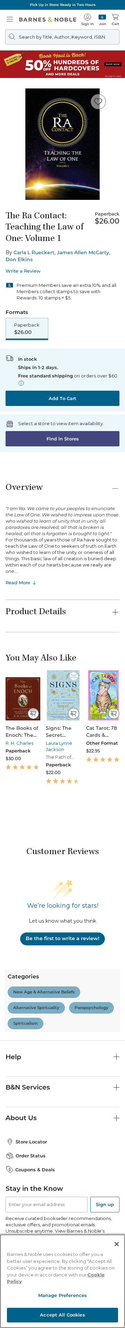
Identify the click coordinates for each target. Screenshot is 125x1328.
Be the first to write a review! (62, 938)
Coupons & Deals (35, 1169)
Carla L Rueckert (34, 252)
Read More (18, 582)
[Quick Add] (33, 713)
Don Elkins (19, 259)
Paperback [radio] (27, 328)
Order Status (30, 1155)
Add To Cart (62, 398)
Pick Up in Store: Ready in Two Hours (62, 4)
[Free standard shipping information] (21, 383)
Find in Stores (63, 439)
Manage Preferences (62, 1295)
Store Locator (31, 1142)
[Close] (116, 1244)
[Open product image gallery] (62, 144)
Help (13, 1057)
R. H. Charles (19, 743)
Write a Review (23, 271)
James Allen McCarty (83, 252)
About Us (21, 1118)
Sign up (105, 1204)
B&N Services (28, 1087)
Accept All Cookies (62, 1315)
